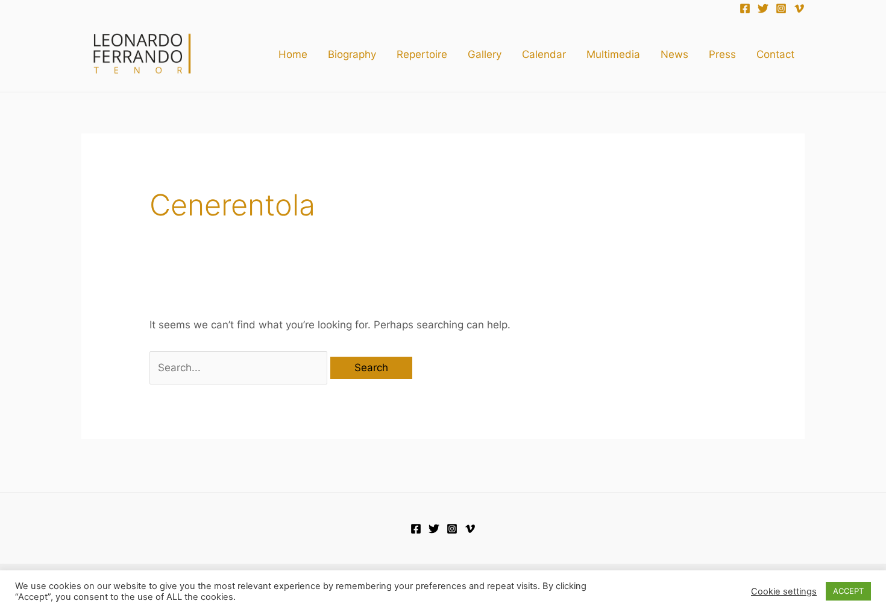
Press (722, 54)
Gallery (484, 54)
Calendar (544, 54)
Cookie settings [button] (784, 591)
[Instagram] (781, 8)
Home (292, 54)
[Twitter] (763, 8)
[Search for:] (239, 368)
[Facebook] (745, 8)
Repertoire (422, 54)
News (674, 54)
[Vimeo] (799, 8)
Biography (352, 54)
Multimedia (613, 54)
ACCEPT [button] (848, 591)
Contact (775, 54)
